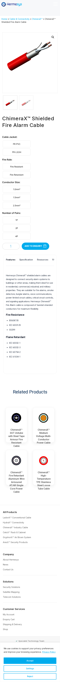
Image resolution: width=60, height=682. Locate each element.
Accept (30, 660)
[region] (30, 662)
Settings (30, 668)
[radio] (16, 143)
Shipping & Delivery (12, 624)
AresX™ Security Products (15, 542)
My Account (9, 614)
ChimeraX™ (37, 19)
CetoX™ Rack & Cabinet (14, 532)
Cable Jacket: (9, 137)
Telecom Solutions (12, 597)
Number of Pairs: (11, 213)
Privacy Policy (49, 652)
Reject (30, 676)
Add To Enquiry (33, 246)
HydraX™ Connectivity (14, 522)
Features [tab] (10, 259)
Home (4, 19)
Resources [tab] (42, 259)
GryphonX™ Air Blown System (17, 537)
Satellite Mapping (11, 592)
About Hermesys (11, 559)
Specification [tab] (26, 259)
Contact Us (8, 569)
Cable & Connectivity (19, 19)
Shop (6, 629)
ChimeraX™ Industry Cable (16, 527)
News (6, 564)
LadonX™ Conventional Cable (17, 517)
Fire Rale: (7, 159)
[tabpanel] (30, 319)
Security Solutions (12, 587)
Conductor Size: (11, 182)
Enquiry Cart (9, 619)
